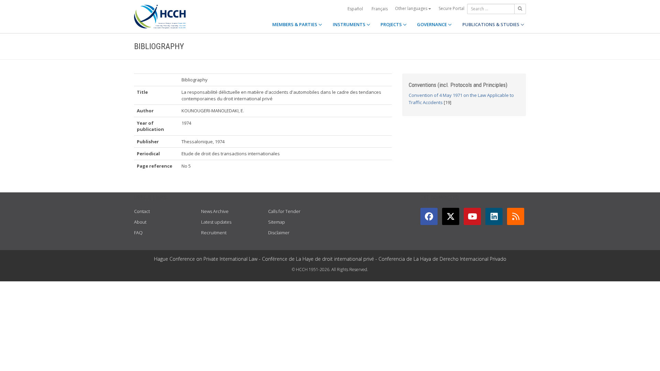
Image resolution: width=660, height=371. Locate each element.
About (140, 222)
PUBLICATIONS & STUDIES (491, 24)
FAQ (138, 232)
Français (380, 9)
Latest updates (216, 222)
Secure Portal (451, 8)
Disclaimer (278, 232)
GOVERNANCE (432, 24)
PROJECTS (392, 24)
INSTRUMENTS (349, 24)
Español (355, 9)
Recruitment (214, 232)
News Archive (215, 211)
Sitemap (276, 222)
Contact (142, 211)
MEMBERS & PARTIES (295, 24)
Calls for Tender (284, 211)
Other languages (411, 8)
